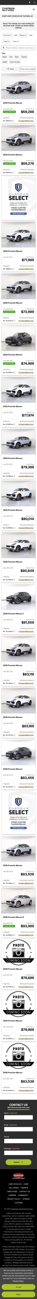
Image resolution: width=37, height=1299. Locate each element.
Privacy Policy (14, 1199)
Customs (18, 1203)
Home (26, 1184)
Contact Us (24, 1191)
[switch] (33, 9)
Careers (12, 1195)
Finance (24, 1188)
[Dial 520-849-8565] (34, 2)
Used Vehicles (15, 1184)
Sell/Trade (14, 1188)
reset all (15, 41)
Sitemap (26, 1199)
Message (12, 1148)
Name (10, 1113)
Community (23, 1195)
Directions (12, 1191)
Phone (6, 1137)
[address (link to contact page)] (29, 2)
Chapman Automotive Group (22, 1209)
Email (10, 1125)
